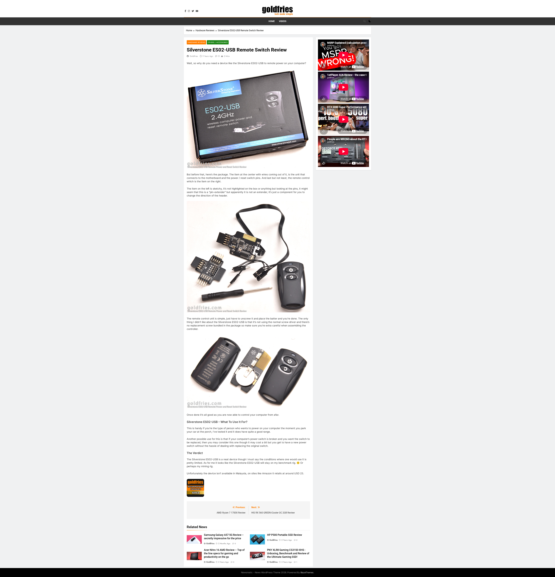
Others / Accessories (218, 42)
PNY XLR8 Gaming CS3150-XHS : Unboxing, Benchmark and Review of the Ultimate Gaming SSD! (288, 553)
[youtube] (197, 11)
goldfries (194, 56)
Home (272, 21)
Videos (282, 21)
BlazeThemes (306, 572)
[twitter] (193, 11)
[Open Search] (364, 21)
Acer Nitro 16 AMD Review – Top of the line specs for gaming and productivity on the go (224, 553)
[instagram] (189, 11)
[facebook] (185, 11)
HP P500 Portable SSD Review (284, 534)
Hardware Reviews (196, 42)
